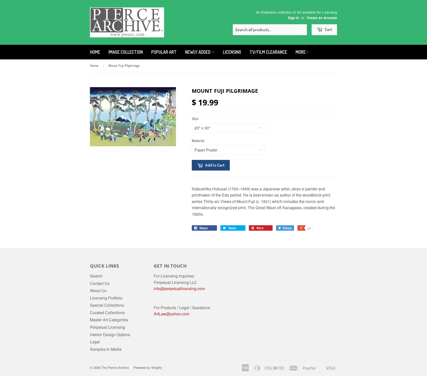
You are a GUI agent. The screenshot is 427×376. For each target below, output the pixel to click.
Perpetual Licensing (107, 327)
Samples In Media (106, 349)
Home (95, 52)
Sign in (293, 17)
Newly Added (198, 52)
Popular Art (164, 52)
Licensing (232, 52)
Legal (95, 342)
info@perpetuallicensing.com (179, 288)
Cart (328, 29)
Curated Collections (107, 312)
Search (96, 276)
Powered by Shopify (147, 367)
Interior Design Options (110, 334)
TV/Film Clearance (268, 52)
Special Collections (107, 305)
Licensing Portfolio (106, 298)
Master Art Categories (109, 320)
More (301, 52)
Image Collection (125, 52)
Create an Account (322, 17)
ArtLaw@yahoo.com (171, 314)
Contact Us (99, 283)
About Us (98, 290)
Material (198, 140)
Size (195, 118)
